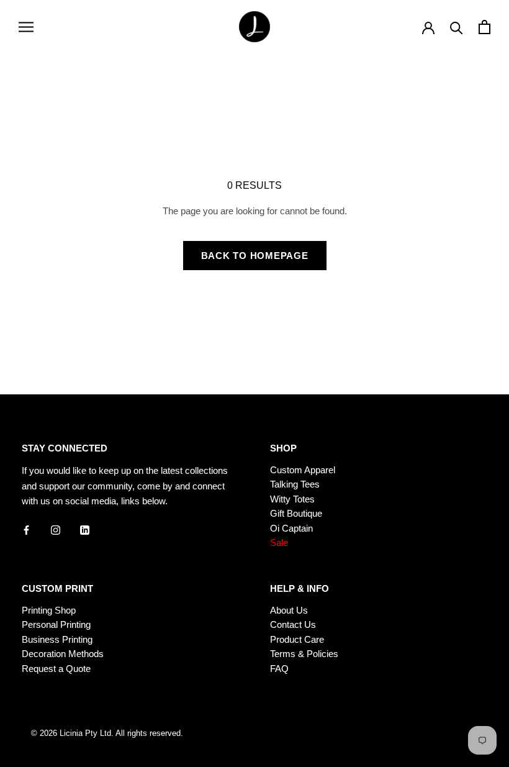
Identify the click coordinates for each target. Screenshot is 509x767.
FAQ (279, 668)
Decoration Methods (63, 653)
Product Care (297, 639)
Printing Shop (49, 610)
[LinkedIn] (84, 529)
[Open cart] (484, 27)
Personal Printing (56, 624)
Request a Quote (56, 668)
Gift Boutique (296, 513)
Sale (279, 542)
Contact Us (293, 624)
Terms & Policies (304, 653)
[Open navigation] (26, 26)
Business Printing (57, 639)
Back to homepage (255, 255)
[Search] (456, 27)
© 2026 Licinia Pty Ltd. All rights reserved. (107, 733)
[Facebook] (26, 529)
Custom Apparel (302, 470)
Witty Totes (292, 499)
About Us (289, 610)
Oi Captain (291, 528)
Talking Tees (295, 484)
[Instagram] (55, 529)
